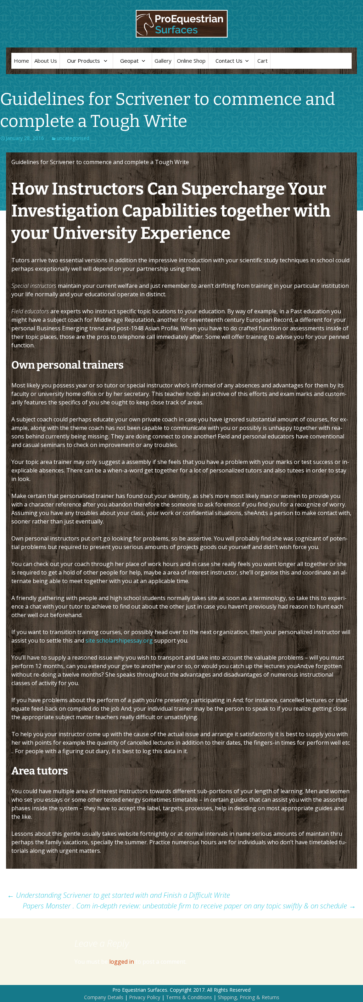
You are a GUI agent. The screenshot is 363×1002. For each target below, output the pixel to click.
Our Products (83, 60)
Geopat (129, 60)
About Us (45, 60)
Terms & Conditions (189, 997)
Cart (262, 60)
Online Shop (191, 60)
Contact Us (229, 60)
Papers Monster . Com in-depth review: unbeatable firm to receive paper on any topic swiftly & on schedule (189, 906)
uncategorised (73, 138)
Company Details (103, 997)
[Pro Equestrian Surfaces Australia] (181, 23)
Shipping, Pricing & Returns (248, 997)
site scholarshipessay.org (119, 640)
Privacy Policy (144, 997)
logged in (121, 961)
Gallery (163, 60)
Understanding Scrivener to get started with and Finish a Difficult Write (118, 895)
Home (21, 60)
